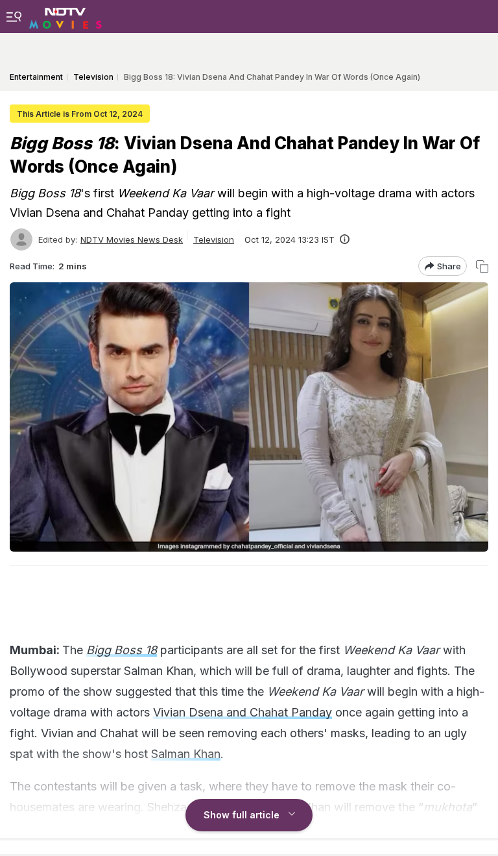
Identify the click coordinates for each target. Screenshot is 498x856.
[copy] (482, 266)
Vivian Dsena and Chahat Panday (242, 712)
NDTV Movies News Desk (131, 239)
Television (213, 239)
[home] (65, 16)
